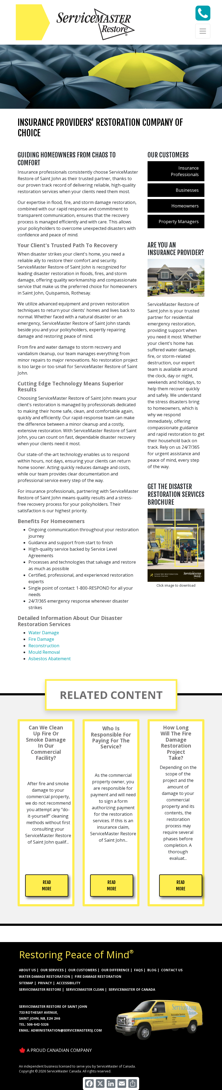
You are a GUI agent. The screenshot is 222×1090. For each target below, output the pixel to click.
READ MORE (46, 885)
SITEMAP (26, 983)
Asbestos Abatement (49, 659)
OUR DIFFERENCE (115, 970)
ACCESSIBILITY (68, 983)
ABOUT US (27, 970)
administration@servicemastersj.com (66, 1030)
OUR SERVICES (52, 970)
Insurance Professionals (185, 171)
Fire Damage (41, 639)
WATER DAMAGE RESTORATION (44, 976)
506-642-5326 (37, 1024)
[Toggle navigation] (202, 31)
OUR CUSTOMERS (82, 970)
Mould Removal (44, 652)
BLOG (151, 970)
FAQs (138, 970)
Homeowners (185, 206)
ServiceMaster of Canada (132, 989)
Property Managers (179, 221)
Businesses (187, 190)
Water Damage (43, 633)
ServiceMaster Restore (40, 989)
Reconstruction (43, 646)
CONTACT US (171, 970)
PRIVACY (45, 983)
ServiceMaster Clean (85, 989)
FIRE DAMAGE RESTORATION (98, 976)
